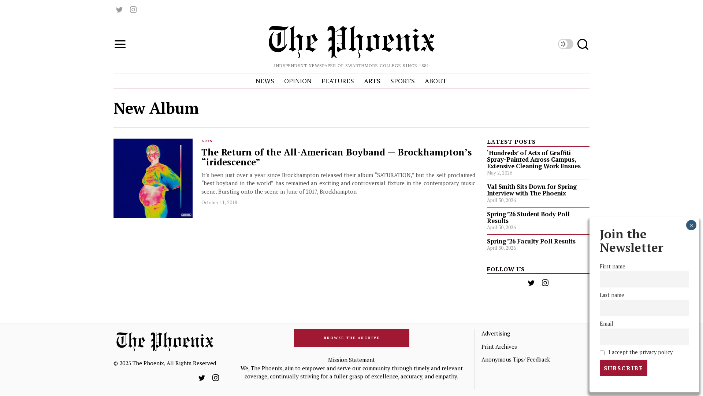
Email (606, 323)
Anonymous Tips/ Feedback (515, 359)
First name (612, 266)
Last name (612, 295)
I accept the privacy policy (640, 352)
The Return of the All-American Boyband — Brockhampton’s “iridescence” (336, 157)
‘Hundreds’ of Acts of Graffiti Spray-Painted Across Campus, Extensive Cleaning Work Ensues (534, 159)
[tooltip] (119, 9)
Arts (206, 141)
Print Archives (499, 346)
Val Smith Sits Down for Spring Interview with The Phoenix (532, 190)
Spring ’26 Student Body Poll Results (528, 217)
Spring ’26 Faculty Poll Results (531, 241)
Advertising (495, 333)
